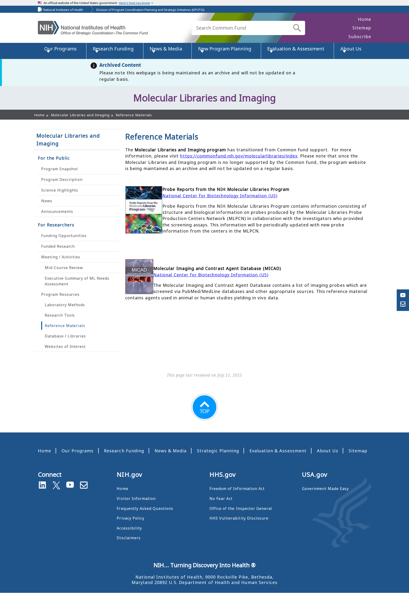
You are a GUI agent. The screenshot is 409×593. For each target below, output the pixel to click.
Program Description (62, 179)
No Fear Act (221, 498)
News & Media (171, 451)
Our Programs (78, 451)
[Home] (93, 28)
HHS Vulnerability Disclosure (239, 518)
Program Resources (60, 294)
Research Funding (124, 451)
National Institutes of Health (63, 10)
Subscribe (359, 36)
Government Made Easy (325, 488)
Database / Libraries (65, 336)
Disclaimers (129, 537)
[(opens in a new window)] (56, 484)
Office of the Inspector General (240, 508)
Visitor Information (136, 498)
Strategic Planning (218, 451)
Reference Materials (65, 325)
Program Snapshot (59, 168)
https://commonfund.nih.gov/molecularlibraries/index (239, 156)
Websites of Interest (65, 346)
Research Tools (60, 315)
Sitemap (361, 28)
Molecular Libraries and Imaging (68, 139)
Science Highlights (59, 190)
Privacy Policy (130, 518)
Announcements (57, 211)
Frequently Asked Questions (145, 508)
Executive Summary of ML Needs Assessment (77, 281)
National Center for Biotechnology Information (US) (219, 195)
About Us (327, 451)
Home (364, 19)
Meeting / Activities (60, 257)
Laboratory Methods (65, 304)
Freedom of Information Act (237, 488)
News (46, 200)
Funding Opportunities (64, 235)
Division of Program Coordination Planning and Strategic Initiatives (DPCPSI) (150, 10)
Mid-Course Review (64, 267)
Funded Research (58, 246)
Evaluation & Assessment (278, 451)
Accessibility (129, 528)
